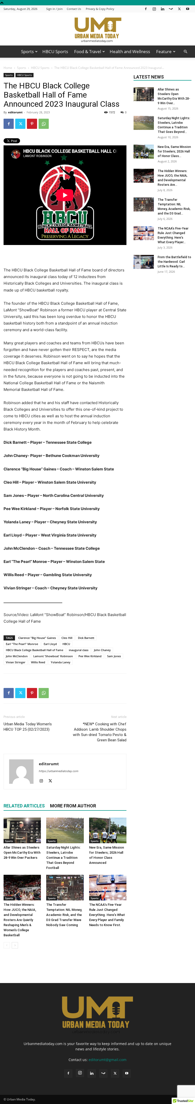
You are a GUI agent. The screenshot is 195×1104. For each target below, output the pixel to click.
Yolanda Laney (60, 662)
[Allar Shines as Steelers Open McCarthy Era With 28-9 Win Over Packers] (22, 830)
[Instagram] (154, 8)
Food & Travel (87, 51)
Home (8, 68)
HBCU (66, 644)
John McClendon (17, 656)
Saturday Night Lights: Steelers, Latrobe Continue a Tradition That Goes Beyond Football (63, 858)
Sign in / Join (54, 9)
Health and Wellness (130, 51)
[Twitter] (179, 8)
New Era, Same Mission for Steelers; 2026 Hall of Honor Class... (174, 151)
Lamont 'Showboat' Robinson (53, 656)
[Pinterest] (32, 124)
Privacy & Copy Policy (100, 9)
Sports (27, 51)
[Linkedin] (162, 8)
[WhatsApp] (44, 124)
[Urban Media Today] (97, 29)
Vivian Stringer (15, 662)
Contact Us (74, 9)
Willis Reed (38, 662)
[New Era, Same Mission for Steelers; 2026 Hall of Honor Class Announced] (107, 830)
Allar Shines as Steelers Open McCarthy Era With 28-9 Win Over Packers (22, 853)
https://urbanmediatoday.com (58, 771)
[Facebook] (146, 8)
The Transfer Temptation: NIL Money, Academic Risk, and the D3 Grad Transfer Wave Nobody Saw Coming (64, 915)
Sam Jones (114, 656)
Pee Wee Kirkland (90, 656)
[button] (185, 51)
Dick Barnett (86, 638)
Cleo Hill (66, 638)
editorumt (15, 112)
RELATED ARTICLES (24, 805)
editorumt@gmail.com (107, 1059)
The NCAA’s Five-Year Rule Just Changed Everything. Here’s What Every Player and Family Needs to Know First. (107, 915)
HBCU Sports (55, 51)
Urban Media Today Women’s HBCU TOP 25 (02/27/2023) (28, 727)
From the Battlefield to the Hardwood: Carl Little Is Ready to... (174, 261)
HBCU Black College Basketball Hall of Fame (34, 650)
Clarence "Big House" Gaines (37, 638)
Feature (164, 51)
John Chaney (102, 650)
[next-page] (15, 945)
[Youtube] (187, 8)
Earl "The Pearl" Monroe (22, 644)
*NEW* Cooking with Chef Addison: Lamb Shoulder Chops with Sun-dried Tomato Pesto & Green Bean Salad (99, 732)
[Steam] (171, 8)
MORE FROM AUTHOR (73, 805)
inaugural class (78, 650)
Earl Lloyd (50, 644)
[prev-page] (7, 945)
